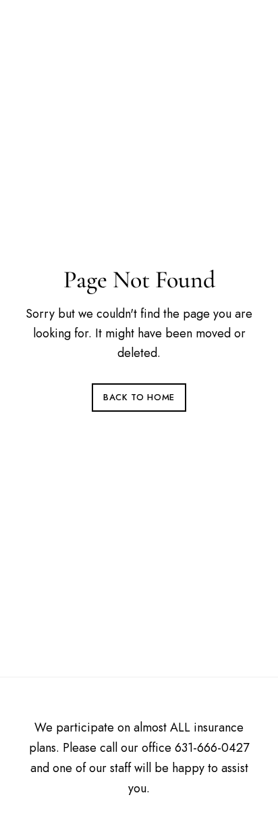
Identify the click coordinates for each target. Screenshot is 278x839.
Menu (242, 29)
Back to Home (139, 397)
